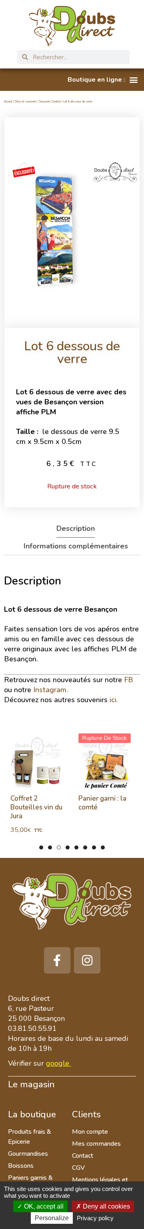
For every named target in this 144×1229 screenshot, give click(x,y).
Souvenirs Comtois (50, 101)
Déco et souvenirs (26, 101)
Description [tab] (75, 528)
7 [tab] (94, 847)
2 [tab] (50, 847)
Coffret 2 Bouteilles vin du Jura (36, 807)
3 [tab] (59, 847)
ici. (114, 700)
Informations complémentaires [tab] (76, 546)
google (57, 1063)
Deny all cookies (105, 1206)
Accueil (8, 101)
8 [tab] (103, 847)
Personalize (52, 1218)
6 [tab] (85, 847)
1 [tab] (41, 847)
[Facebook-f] (57, 960)
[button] (102, 79)
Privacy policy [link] (95, 1218)
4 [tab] (68, 847)
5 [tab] (76, 847)
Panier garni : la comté (102, 803)
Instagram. (50, 690)
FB (128, 680)
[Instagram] (87, 960)
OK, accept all (43, 1206)
